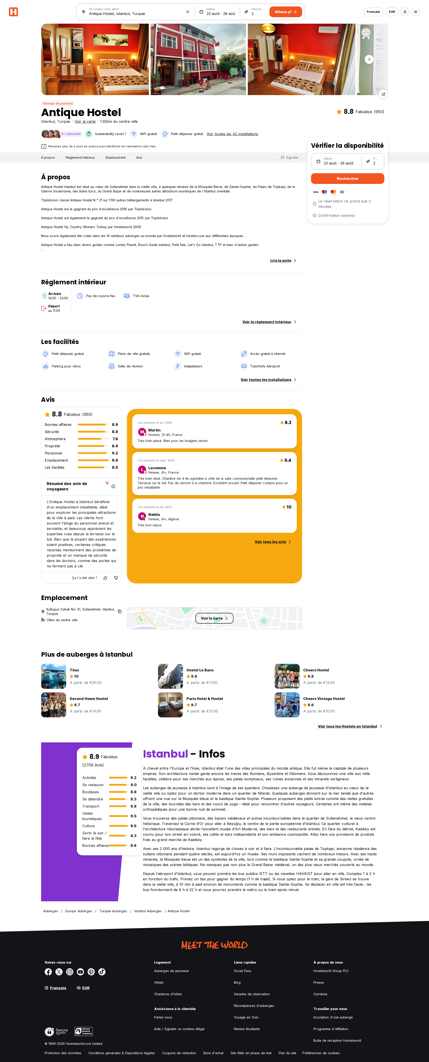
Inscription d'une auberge (333, 1017)
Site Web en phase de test (251, 1053)
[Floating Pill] (369, 59)
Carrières (320, 994)
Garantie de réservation (252, 994)
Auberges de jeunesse (171, 971)
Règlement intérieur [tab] (80, 157)
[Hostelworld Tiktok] (101, 971)
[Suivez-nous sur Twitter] (59, 971)
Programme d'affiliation (330, 1029)
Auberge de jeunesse (58, 103)
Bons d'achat (213, 1053)
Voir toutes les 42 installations (232, 134)
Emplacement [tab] (116, 157)
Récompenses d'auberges (254, 1006)
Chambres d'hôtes (168, 994)
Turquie (63, 121)
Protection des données (63, 1053)
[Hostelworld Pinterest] (91, 971)
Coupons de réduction (179, 1053)
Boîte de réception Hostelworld (337, 1040)
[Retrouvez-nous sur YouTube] (80, 971)
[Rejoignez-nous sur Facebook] (48, 971)
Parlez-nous (163, 1017)
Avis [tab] (139, 157)
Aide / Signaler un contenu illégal (179, 1029)
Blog (237, 982)
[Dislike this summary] (115, 577)
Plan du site (287, 1053)
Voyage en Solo (246, 1017)
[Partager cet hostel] (383, 94)
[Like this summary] (105, 577)
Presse (318, 982)
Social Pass (242, 971)
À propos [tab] (48, 157)
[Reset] (187, 11)
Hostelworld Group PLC (331, 971)
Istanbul (48, 121)
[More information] (113, 486)
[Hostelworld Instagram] (69, 971)
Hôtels (159, 982)
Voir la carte (85, 121)
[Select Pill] (404, 11)
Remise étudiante (247, 1029)
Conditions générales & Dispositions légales (121, 1053)
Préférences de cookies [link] (321, 1053)
